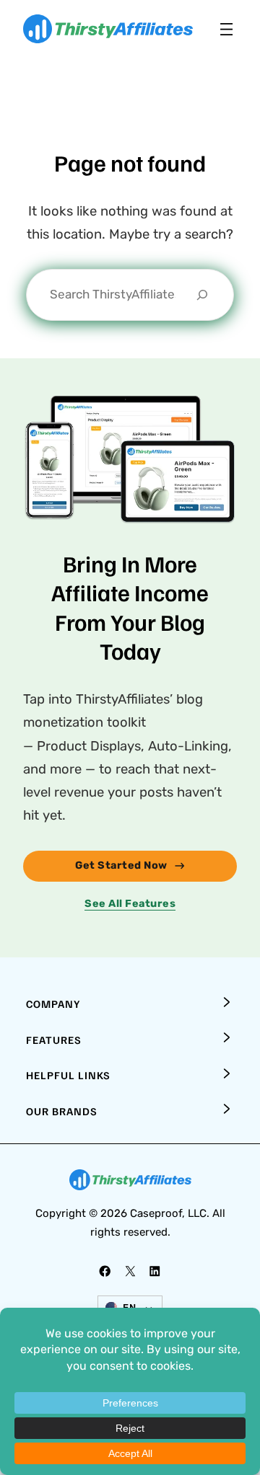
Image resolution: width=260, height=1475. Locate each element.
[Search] (202, 295)
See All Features (130, 904)
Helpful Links (68, 1074)
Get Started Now (121, 865)
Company (53, 1003)
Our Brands (62, 1110)
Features (54, 1039)
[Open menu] (226, 29)
